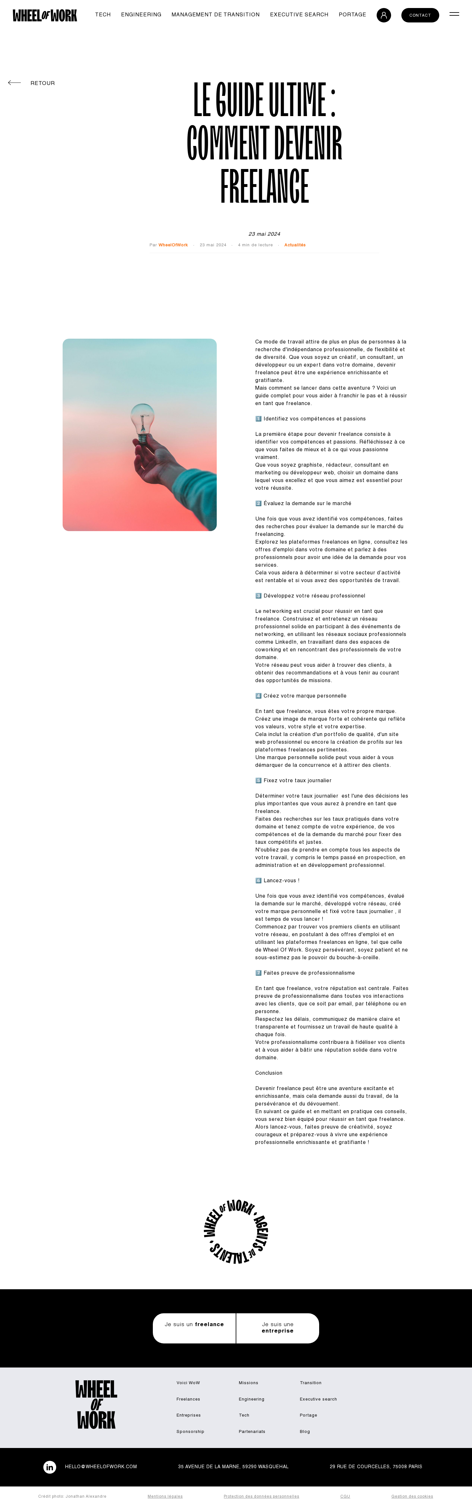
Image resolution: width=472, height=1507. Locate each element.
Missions (248, 1383)
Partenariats (252, 1432)
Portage (352, 15)
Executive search (299, 15)
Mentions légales (165, 1497)
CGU (345, 1497)
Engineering (141, 15)
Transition (311, 1383)
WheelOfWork (173, 245)
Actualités (295, 245)
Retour (43, 84)
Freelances (188, 1400)
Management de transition (216, 15)
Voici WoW (188, 1383)
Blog (305, 1432)
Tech (103, 15)
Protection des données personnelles (261, 1497)
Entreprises (189, 1416)
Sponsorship (191, 1432)
